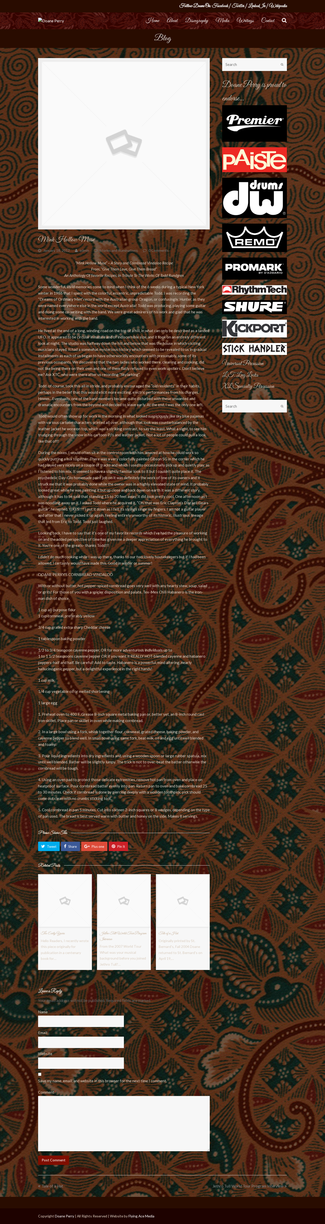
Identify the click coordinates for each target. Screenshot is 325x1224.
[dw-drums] (254, 198)
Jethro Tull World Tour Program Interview (248, 1186)
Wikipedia (278, 6)
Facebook (220, 6)
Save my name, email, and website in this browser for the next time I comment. (102, 1080)
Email (43, 1032)
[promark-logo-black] (254, 269)
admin (84, 250)
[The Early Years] (65, 901)
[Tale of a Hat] (183, 901)
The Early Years (52, 933)
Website (45, 1053)
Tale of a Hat (168, 933)
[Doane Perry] (51, 20)
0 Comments (159, 250)
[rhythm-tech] (254, 290)
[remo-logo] (254, 238)
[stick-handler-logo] (254, 349)
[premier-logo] (254, 123)
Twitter (238, 6)
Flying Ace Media (141, 1216)
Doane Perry (64, 1216)
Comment (47, 1092)
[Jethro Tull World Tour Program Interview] (124, 901)
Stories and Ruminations (119, 250)
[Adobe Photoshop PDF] (254, 328)
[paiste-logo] (254, 159)
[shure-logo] (254, 307)
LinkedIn (256, 6)
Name (44, 1012)
